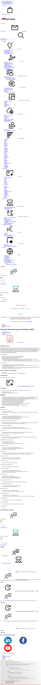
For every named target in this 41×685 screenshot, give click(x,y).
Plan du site (4, 658)
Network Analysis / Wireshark (9, 119)
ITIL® (5, 102)
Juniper (5, 159)
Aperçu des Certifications (8, 177)
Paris (7, 263)
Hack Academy (6, 51)
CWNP (5, 149)
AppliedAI (6, 140)
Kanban (5, 90)
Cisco (5, 146)
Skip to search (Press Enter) (6, 2)
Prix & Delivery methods (6, 332)
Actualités (6, 233)
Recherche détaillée (3, 39)
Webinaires (6, 244)
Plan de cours (4, 334)
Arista (5, 178)
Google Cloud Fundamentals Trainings (10, 246)
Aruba (5, 141)
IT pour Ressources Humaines (11, 78)
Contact (3, 657)
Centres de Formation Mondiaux (11, 264)
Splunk (5, 165)
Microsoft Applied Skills (8, 191)
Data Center (6, 117)
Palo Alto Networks (7, 163)
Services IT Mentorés (7, 223)
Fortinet (5, 155)
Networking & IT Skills (8, 50)
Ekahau (5, 152)
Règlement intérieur (7, 257)
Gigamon (5, 156)
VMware (5, 167)
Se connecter (4, 5)
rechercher (2, 38)
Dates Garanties (6, 64)
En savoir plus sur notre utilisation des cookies (13, 680)
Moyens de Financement (8, 65)
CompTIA (6, 182)
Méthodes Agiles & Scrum (8, 89)
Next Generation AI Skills (8, 52)
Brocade (5, 144)
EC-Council (6, 151)
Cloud (5, 115)
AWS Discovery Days (7, 245)
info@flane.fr (24, 31)
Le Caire (8, 634)
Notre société (4, 655)
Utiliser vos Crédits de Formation (9, 67)
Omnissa (5, 162)
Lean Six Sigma (6, 105)
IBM (5, 187)
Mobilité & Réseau (7, 121)
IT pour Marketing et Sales (10, 79)
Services (3, 198)
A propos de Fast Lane (8, 255)
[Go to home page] (7, 22)
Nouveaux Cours (7, 68)
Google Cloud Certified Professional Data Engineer (25, 386)
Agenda (3, 333)
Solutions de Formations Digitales (9, 207)
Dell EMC (6, 150)
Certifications (4, 168)
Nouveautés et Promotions (6, 224)
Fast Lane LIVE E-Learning (8, 53)
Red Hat (5, 164)
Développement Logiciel (8, 120)
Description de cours (5, 331)
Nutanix (5, 161)
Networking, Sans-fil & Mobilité (9, 222)
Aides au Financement (7, 261)
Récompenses (6, 256)
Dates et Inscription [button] (3, 283)
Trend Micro (6, 166)
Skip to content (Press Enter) (6, 3)
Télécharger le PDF (20, 342)
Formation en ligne (10, 600)
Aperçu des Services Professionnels (10, 217)
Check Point (6, 145)
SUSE (5, 196)
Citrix (5, 147)
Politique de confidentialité (6, 656)
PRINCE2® (6, 104)
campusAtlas (6, 62)
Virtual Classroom (5, 555)
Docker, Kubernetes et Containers (9, 130)
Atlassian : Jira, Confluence (10, 92)
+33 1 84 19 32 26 (3, 31)
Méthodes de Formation (8, 66)
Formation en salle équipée (6, 563)
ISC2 (5, 158)
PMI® (5, 103)
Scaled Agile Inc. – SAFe (8, 88)
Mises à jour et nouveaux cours (9, 235)
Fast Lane (6, 154)
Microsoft (5, 160)
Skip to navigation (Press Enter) (7, 1)
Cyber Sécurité (6, 116)
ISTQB (5, 106)
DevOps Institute (7, 129)
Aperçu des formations (8, 101)
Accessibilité (6, 258)
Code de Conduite (7, 259)
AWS (5, 142)
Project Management (7, 76)
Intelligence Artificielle (8, 219)
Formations (4, 41)
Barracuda (6, 143)
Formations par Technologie (8, 63)
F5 (4, 153)
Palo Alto (5, 192)
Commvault (6, 148)
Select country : (4, 14)
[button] (8, 14)
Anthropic (6, 139)
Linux (5, 118)
